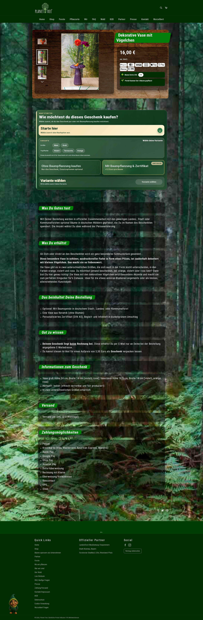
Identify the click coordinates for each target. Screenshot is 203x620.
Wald (103, 19)
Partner (121, 19)
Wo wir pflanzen (41, 564)
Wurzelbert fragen (42, 607)
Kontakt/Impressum (42, 592)
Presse (133, 19)
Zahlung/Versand (41, 588)
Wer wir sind (39, 568)
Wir (85, 19)
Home (42, 19)
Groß (65, 145)
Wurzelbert (158, 19)
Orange (80, 151)
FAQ (94, 19)
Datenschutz (39, 600)
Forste (62, 19)
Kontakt (145, 19)
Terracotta (68, 151)
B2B (112, 19)
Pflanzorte (75, 19)
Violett (57, 151)
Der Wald (38, 572)
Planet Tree (44, 617)
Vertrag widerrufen (132, 551)
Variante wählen (149, 182)
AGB (36, 596)
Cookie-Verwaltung (42, 603)
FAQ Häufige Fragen (42, 580)
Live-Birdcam (40, 576)
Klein (56, 145)
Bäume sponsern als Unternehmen (48, 552)
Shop (51, 19)
